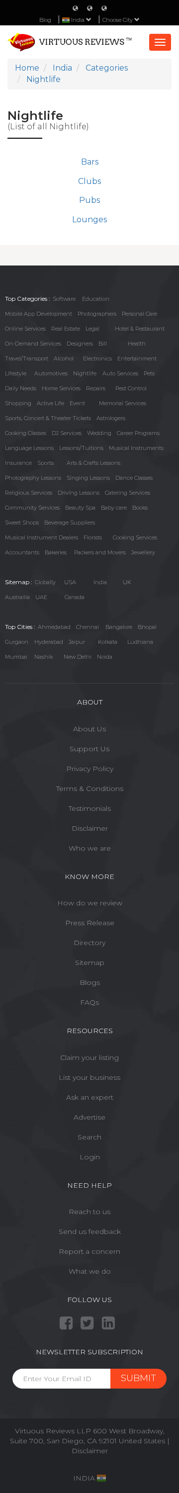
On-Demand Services (33, 343)
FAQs (89, 1002)
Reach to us (89, 1211)
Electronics (97, 358)
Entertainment (137, 358)
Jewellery (143, 552)
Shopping (18, 403)
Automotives (51, 373)
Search (89, 1137)
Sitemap (89, 962)
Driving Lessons (78, 492)
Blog (45, 19)
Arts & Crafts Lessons (93, 462)
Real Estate (65, 328)
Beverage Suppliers (69, 522)
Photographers (97, 313)
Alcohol (64, 358)
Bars (89, 162)
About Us (89, 728)
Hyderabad (48, 641)
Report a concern (89, 1251)
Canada (75, 597)
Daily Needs (20, 388)
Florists (93, 537)
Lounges (89, 219)
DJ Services (67, 433)
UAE (41, 597)
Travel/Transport (26, 358)
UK (127, 582)
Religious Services (28, 492)
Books (140, 507)
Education (95, 298)
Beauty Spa (80, 507)
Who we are (90, 848)
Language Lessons (29, 447)
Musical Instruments (136, 447)
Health (137, 343)
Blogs (90, 982)
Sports (45, 462)
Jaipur (77, 641)
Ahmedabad (54, 626)
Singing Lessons (88, 477)
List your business (89, 1077)
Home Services (61, 388)
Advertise (89, 1117)
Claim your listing (89, 1057)
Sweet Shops (22, 522)
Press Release (89, 922)
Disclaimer (90, 828)
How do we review (89, 902)
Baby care (114, 507)
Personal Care (139, 313)
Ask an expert (89, 1097)
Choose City (118, 19)
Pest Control (131, 388)
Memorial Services (122, 403)
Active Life (50, 403)
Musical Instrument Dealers (41, 537)
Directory (89, 942)
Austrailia (17, 597)
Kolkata (107, 641)
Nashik (43, 656)
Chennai (87, 626)
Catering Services (127, 492)
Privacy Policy (89, 768)
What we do (90, 1271)
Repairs (95, 388)
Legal (92, 328)
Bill (102, 343)
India (100, 582)
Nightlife (84, 373)
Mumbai (16, 656)
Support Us (89, 748)
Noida (104, 656)
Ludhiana (140, 641)
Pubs (89, 200)
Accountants (22, 552)
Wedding (99, 433)
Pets (149, 373)
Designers (80, 343)
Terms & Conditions (89, 788)
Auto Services (120, 373)
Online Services (25, 328)
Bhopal (147, 626)
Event (77, 403)
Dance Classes (134, 477)
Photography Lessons (33, 477)
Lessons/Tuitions (81, 447)
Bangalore (118, 626)
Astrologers (110, 418)
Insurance (18, 462)
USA (70, 582)
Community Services (32, 507)
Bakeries (56, 552)
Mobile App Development (38, 313)
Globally (45, 582)
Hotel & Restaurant (140, 328)
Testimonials (90, 808)
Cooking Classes (25, 433)
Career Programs (138, 433)
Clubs (89, 181)
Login (90, 1156)
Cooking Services (135, 537)
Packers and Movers (100, 552)
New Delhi (77, 656)
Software (64, 298)
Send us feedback (90, 1231)
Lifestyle (15, 373)
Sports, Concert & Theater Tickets (48, 418)
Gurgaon (16, 641)
